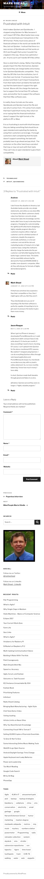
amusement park (29, 795)
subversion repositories (14, 845)
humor (30, 816)
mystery (15, 828)
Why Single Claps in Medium (14, 609)
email (31, 807)
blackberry (9, 803)
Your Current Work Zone (13, 623)
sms (15, 841)
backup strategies (27, 799)
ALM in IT (15, 795)
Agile (7, 795)
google (17, 812)
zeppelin (31, 858)
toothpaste (9, 854)
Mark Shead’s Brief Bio (12, 665)
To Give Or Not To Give (12, 739)
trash (18, 854)
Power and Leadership (12, 762)
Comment (8, 412)
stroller (23, 841)
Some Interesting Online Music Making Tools (21, 743)
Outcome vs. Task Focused (13, 679)
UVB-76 (27, 854)
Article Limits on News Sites (14, 720)
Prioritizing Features (11, 693)
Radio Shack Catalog (11, 702)
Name (6, 443)
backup (14, 799)
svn (28, 845)
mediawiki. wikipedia (13, 824)
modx (7, 828)
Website (6, 467)
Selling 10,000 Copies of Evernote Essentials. (21, 734)
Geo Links (7, 632)
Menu (23, 12)
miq (34, 824)
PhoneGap (7, 780)
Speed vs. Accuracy (11, 669)
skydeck (8, 841)
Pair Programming (10, 600)
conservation (10, 807)
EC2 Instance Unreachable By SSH (16, 683)
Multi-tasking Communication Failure (18, 651)
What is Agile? (9, 605)
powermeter (10, 833)
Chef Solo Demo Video (12, 711)
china (29, 803)
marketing (9, 820)
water (16, 858)
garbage (8, 812)
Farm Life (7, 628)
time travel (26, 850)
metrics (27, 824)
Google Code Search (11, 771)
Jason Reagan (17, 325)
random (26, 837)
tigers (16, 850)
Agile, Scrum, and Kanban (13, 674)
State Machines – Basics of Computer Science (21, 614)
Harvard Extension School (15, 816)
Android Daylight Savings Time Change (19, 753)
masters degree (22, 820)
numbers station (28, 828)
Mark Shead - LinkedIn (12, 584)
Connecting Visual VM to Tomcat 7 (17, 730)
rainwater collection (13, 837)
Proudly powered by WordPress (14, 873)
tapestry (8, 850)
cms (35, 803)
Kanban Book (8, 688)
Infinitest (7, 697)
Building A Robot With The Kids (15, 656)
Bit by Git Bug (8, 776)
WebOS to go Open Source (14, 748)
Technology (12, 178)
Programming (23, 833)
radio (34, 833)
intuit (9, 181)
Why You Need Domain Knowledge (17, 725)
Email (6, 455)
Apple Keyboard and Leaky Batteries (17, 757)
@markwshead (9, 576)
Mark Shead (14, 3)
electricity (22, 807)
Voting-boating (9, 716)
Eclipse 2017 (8, 619)
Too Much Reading (10, 767)
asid (6, 799)
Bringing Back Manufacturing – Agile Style (20, 706)
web (23, 858)
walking (8, 858)
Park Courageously (11, 660)
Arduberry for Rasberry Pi (13, 642)
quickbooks (18, 181)
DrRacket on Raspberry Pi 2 (14, 646)
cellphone (20, 803)
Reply (13, 274)
